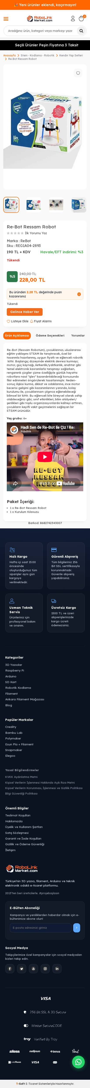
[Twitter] (21, 968)
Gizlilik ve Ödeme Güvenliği (24, 844)
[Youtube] (33, 968)
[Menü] (5, 19)
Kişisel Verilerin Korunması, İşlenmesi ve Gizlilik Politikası (44, 788)
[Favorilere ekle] (78, 73)
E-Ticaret (32, 1083)
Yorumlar (78, 335)
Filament (11, 693)
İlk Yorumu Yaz (36, 233)
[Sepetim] (81, 18)
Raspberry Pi (14, 670)
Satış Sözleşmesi (17, 833)
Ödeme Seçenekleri (50, 335)
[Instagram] (45, 968)
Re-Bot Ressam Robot (22, 59)
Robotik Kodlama (18, 687)
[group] (45, 126)
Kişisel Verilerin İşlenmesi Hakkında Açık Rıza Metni (40, 782)
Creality (10, 727)
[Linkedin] (57, 968)
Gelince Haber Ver (24, 312)
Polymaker (13, 738)
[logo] (39, 18)
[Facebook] (9, 968)
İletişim (10, 850)
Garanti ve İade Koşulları (23, 838)
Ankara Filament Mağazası (24, 699)
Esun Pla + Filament (19, 744)
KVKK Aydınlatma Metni (21, 777)
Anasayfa (9, 55)
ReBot (25, 241)
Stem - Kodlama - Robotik (37, 55)
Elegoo (10, 755)
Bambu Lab (13, 732)
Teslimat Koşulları (17, 815)
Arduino (10, 676)
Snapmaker (13, 750)
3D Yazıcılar (13, 664)
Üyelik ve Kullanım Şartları (24, 827)
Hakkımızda (13, 821)
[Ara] (81, 30)
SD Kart (10, 682)
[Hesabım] (73, 18)
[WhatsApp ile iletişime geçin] (78, 1062)
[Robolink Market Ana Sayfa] (45, 869)
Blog (8, 705)
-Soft (21, 1083)
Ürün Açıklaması (17, 335)
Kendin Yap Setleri (71, 55)
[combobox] (45, 31)
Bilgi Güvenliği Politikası (21, 793)
